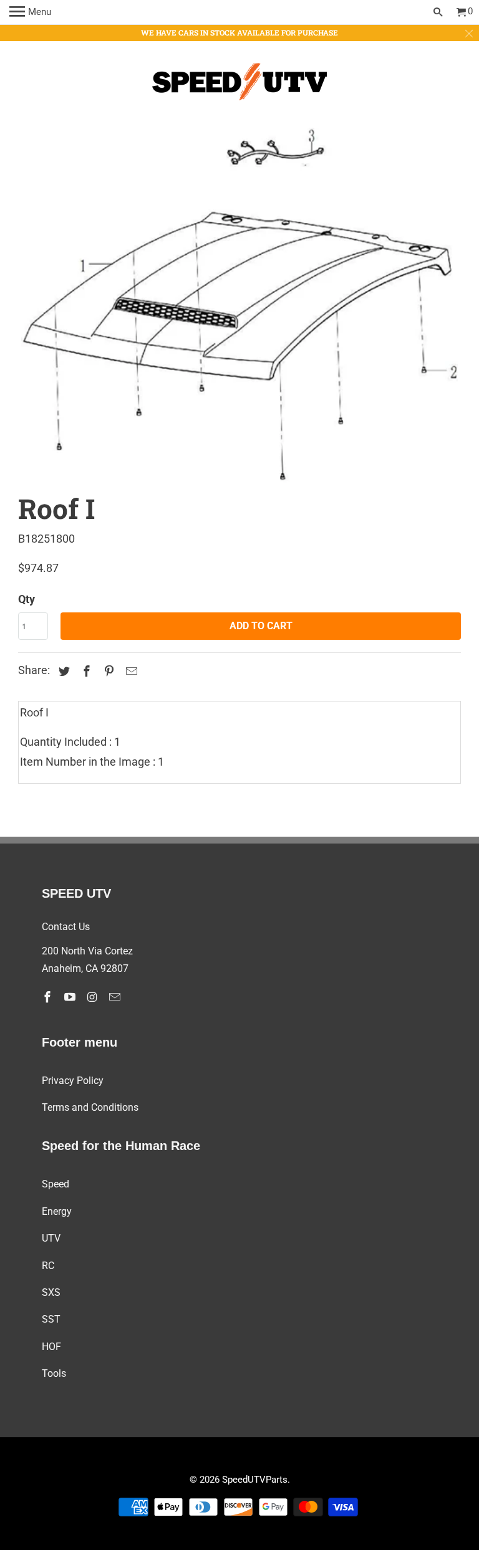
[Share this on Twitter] (62, 671)
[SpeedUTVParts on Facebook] (49, 997)
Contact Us (66, 927)
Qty (26, 599)
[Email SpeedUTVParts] (116, 997)
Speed (55, 1184)
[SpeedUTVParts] (239, 84)
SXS (51, 1292)
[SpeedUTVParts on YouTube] (71, 997)
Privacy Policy (73, 1080)
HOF (51, 1347)
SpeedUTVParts (255, 1479)
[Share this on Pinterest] (107, 671)
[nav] (30, 12)
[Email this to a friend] (130, 671)
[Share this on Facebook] (85, 671)
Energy (57, 1211)
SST (51, 1319)
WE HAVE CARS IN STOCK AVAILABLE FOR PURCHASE (239, 32)
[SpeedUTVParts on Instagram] (93, 997)
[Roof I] (239, 306)
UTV (51, 1238)
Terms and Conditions (90, 1107)
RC (48, 1266)
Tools (54, 1373)
